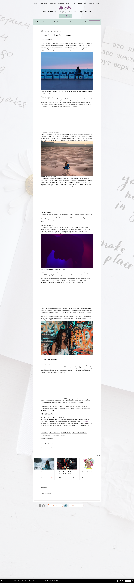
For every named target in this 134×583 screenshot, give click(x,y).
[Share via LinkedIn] (48, 443)
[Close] (132, 581)
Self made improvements (59, 22)
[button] (85, 21)
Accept (127, 580)
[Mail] (65, 505)
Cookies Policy (55, 580)
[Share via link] (52, 443)
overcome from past (65, 432)
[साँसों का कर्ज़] (44, 463)
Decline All (121, 580)
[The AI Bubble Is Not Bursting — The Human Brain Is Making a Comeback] (67, 463)
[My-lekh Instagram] (40, 505)
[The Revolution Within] (90, 463)
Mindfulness (44, 432)
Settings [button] (114, 580)
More (70, 22)
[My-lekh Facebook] (43, 505)
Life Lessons (45, 22)
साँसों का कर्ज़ (39, 472)
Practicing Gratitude (46, 435)
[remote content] (67, 119)
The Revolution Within (88, 472)
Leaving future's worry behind (79, 432)
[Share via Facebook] (42, 443)
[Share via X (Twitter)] (45, 443)
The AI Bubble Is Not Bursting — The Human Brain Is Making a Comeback (66, 472)
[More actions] (92, 31)
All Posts (36, 22)
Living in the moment (54, 432)
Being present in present (58, 435)
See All (98, 455)
